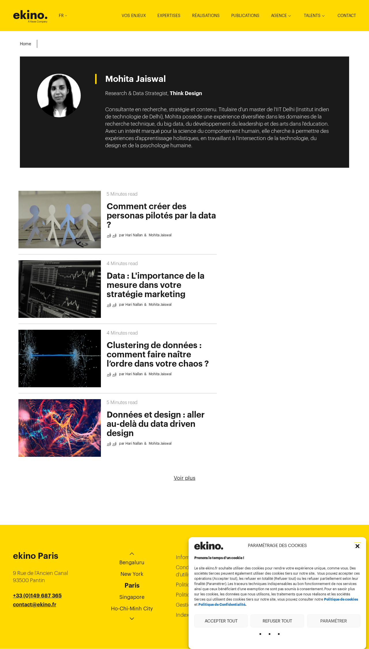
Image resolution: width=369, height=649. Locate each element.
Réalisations (206, 15)
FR (61, 15)
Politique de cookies (341, 599)
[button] (357, 545)
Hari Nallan (134, 235)
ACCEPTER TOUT (221, 621)
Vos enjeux (134, 15)
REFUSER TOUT (277, 621)
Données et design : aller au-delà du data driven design (156, 424)
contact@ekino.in (35, 619)
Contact (347, 15)
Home (25, 44)
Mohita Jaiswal (160, 235)
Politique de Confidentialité (221, 604)
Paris (132, 585)
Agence (279, 15)
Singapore (131, 597)
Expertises (168, 15)
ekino (30, 14)
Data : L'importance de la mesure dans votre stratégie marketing (155, 285)
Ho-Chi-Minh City (132, 608)
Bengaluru (131, 562)
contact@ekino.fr (34, 604)
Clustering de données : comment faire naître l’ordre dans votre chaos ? (158, 354)
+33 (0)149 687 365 (37, 595)
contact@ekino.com (38, 612)
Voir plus (184, 478)
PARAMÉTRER (333, 621)
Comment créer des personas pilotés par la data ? (161, 215)
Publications (245, 15)
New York (132, 574)
